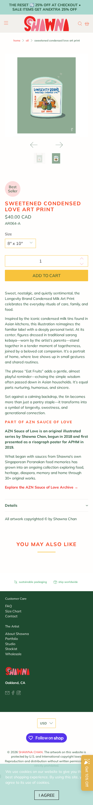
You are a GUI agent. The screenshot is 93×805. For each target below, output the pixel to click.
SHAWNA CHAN (31, 752)
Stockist (11, 649)
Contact (11, 616)
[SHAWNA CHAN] (46, 23)
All (27, 40)
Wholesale (13, 654)
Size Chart (13, 611)
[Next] (59, 145)
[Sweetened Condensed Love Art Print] (46, 95)
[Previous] (34, 145)
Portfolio (11, 639)
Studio (10, 644)
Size (8, 234)
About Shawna (17, 634)
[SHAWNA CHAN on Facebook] (13, 693)
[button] (46, 505)
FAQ (8, 606)
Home (16, 40)
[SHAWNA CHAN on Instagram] (19, 693)
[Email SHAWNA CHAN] (7, 693)
